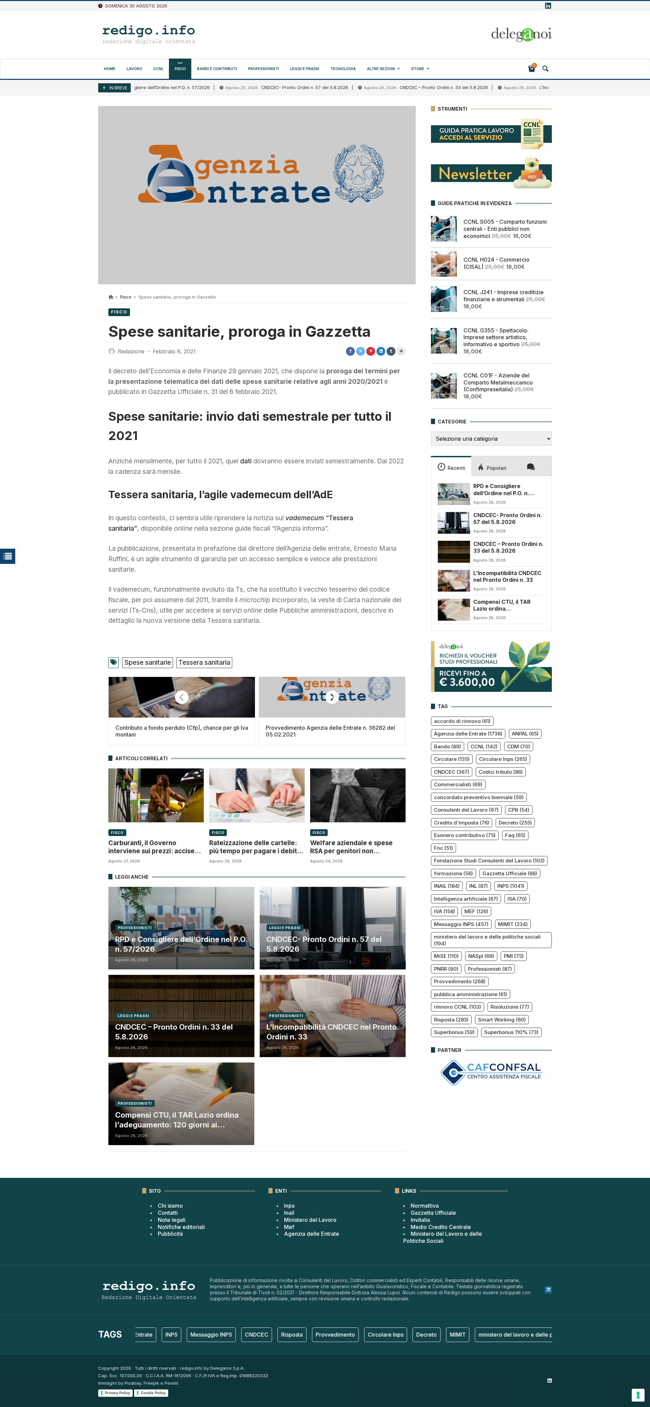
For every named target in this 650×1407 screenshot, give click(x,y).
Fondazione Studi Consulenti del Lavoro (489, 860)
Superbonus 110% (511, 1032)
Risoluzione (510, 1007)
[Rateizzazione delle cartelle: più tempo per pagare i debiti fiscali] (257, 795)
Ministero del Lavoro (310, 1219)
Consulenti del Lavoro (466, 810)
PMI (514, 956)
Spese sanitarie (147, 662)
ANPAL (525, 733)
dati (246, 461)
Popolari (496, 468)
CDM (518, 746)
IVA (444, 911)
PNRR (446, 969)
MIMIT (513, 924)
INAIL (447, 886)
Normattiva (425, 1205)
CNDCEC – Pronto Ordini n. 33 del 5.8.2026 (399, 87)
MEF (476, 911)
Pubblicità (170, 1233)
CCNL (484, 746)
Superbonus (454, 1032)
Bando (447, 746)
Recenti (456, 468)
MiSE (446, 956)
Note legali (172, 1219)
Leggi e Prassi (285, 928)
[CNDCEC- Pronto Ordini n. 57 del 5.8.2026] (454, 523)
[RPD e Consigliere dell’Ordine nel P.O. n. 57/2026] (454, 494)
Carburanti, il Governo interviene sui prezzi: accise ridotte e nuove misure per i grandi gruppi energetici (151, 847)
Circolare (452, 759)
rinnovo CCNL (457, 1007)
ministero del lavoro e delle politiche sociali (487, 940)
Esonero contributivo (465, 835)
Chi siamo (170, 1205)
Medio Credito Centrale (441, 1227)
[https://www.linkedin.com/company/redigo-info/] (548, 6)
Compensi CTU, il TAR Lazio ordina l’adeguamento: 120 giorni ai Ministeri (177, 1120)
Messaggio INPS (461, 924)
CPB (518, 810)
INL (478, 886)
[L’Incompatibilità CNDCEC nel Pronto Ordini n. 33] (454, 581)
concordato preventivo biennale (479, 797)
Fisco (125, 297)
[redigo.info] (149, 34)
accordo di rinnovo (462, 721)
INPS (510, 886)
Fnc (443, 848)
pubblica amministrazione (470, 994)
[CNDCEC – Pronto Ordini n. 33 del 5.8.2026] (454, 552)
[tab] (451, 466)
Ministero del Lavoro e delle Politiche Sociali (442, 1237)
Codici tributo (501, 772)
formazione (453, 873)
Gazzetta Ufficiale (509, 873)
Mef (289, 1227)
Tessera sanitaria (204, 662)
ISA (517, 899)
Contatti (168, 1212)
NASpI (481, 956)
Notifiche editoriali (181, 1227)
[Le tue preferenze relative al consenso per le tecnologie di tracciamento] (638, 1395)
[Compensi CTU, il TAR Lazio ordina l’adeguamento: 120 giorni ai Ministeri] (454, 609)
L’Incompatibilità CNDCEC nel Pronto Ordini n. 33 (544, 87)
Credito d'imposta (461, 822)
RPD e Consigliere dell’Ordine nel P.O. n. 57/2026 (181, 944)
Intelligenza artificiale (466, 899)
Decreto (515, 822)
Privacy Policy (117, 1392)
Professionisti (135, 928)
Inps (289, 1205)
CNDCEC (451, 772)
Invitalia (420, 1219)
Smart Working (502, 1019)
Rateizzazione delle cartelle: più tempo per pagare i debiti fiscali (254, 847)
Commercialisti (458, 784)
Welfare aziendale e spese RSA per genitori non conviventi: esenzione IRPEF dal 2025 (353, 847)
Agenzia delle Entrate (468, 733)
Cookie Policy (153, 1392)
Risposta (451, 1019)
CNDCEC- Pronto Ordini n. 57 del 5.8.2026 (259, 87)
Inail (289, 1212)
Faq (515, 835)
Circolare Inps (503, 759)
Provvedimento (459, 981)
